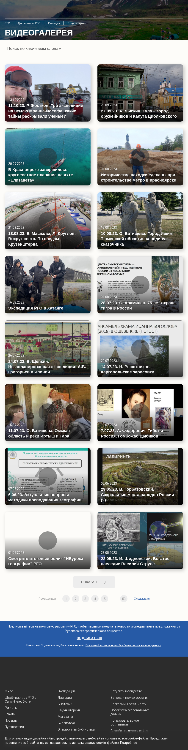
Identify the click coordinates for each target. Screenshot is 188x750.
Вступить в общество (126, 691)
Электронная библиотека (76, 729)
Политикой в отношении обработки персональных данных (123, 645)
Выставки (65, 704)
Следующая (142, 598)
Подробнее (128, 743)
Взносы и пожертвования (130, 697)
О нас (9, 691)
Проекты (11, 720)
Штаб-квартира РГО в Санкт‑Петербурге (20, 699)
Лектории (65, 697)
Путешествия (14, 727)
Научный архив (69, 710)
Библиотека (66, 723)
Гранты (10, 714)
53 (124, 599)
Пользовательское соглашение (125, 722)
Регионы (11, 707)
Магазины (65, 716)
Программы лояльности (128, 704)
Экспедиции (66, 691)
